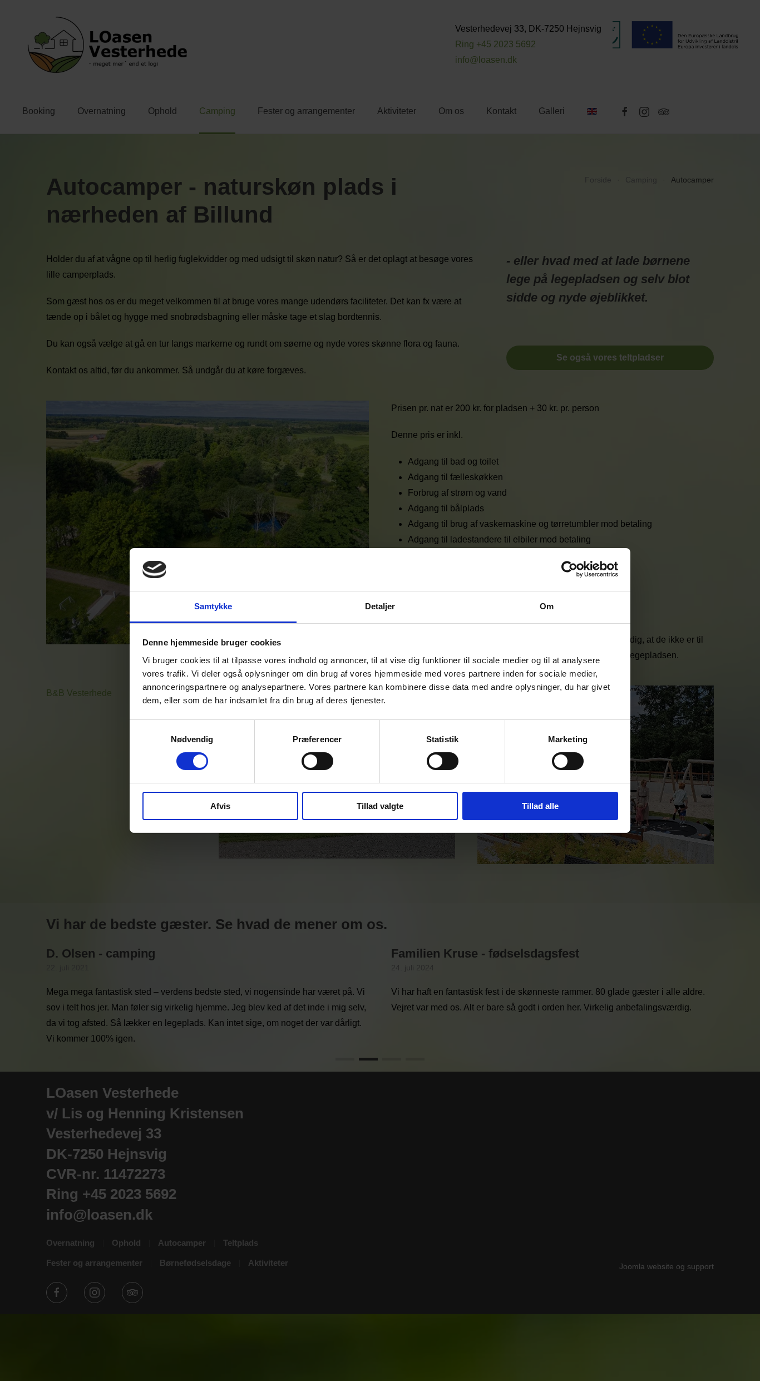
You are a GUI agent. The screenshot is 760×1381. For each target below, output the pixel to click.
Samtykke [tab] (213, 606)
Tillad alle (540, 806)
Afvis (220, 806)
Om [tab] (547, 606)
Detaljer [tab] (380, 606)
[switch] (317, 761)
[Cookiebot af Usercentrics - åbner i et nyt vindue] (569, 569)
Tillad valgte (380, 806)
